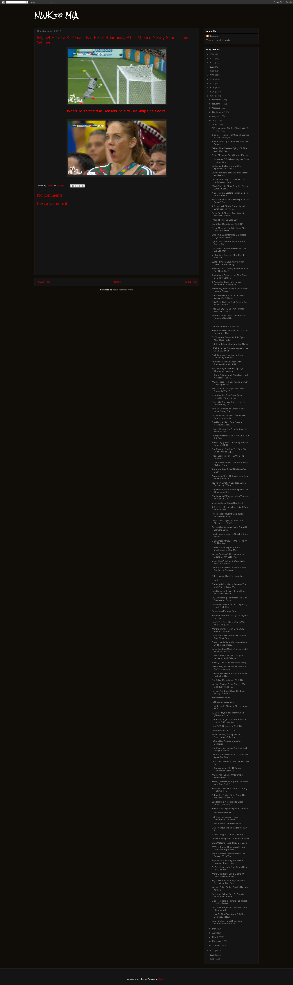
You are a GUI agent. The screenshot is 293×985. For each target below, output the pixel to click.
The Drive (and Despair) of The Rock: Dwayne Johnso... (230, 749)
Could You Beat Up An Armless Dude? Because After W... (230, 650)
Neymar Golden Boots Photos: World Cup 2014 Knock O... (229, 685)
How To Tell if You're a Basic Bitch (228, 726)
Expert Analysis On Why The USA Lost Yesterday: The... (230, 331)
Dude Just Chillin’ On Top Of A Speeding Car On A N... (226, 167)
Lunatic (215, 580)
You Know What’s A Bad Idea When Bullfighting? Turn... (229, 484)
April (214, 933)
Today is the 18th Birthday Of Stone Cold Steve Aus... (229, 636)
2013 (212, 950)
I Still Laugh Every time (223, 702)
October (216, 108)
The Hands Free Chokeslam (225, 326)
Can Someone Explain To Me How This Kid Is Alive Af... (228, 592)
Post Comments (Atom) (122, 290)
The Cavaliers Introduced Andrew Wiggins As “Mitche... (228, 296)
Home (117, 282)
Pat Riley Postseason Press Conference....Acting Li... (225, 818)
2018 (212, 79)
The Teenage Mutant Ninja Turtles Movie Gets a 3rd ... (228, 515)
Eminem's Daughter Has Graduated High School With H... (229, 236)
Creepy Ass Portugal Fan (224, 611)
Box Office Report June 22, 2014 (227, 680)
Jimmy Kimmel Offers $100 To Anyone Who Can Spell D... (230, 782)
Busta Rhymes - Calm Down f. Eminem (230, 155)
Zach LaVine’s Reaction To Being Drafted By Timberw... (228, 356)
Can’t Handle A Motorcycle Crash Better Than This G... (227, 803)
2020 (212, 71)
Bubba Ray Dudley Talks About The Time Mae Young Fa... (229, 796)
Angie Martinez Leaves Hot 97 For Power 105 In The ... (228, 854)
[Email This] (71, 185)
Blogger (161, 979)
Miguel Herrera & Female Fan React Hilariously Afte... (229, 902)
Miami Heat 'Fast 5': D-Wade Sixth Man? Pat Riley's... (228, 562)
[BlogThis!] (74, 185)
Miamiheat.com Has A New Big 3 (227, 503)
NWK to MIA (56, 15)
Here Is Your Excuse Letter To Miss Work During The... (229, 409)
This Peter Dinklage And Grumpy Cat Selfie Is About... (229, 303)
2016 (212, 87)
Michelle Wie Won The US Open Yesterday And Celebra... (227, 656)
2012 (212, 955)
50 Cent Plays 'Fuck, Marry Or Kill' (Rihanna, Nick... (228, 714)
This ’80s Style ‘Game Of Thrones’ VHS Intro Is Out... (228, 310)
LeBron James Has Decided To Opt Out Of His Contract (229, 568)
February (217, 941)
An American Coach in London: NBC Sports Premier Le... (229, 416)
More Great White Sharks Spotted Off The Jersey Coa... (230, 490)
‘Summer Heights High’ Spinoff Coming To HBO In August (230, 136)
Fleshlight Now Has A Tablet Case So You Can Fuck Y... (229, 430)
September (218, 112)
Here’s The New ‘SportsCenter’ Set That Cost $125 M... (228, 623)
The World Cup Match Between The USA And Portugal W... (229, 585)
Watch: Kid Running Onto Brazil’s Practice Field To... (227, 776)
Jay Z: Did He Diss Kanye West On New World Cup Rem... (228, 881)
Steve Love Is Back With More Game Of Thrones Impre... (229, 643)
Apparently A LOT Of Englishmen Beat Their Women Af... (230, 477)
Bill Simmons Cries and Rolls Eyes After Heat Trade (228, 338)
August (216, 116)
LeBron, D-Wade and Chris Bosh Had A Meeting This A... (230, 376)
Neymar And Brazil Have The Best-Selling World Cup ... (228, 692)
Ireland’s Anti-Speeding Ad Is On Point (230, 808)
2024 (212, 54)
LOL (214, 322)
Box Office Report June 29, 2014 (227, 224)
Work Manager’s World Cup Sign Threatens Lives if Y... (227, 369)
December (217, 99)
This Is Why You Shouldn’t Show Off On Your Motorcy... (229, 667)
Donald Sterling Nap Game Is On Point (230, 838)
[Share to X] (77, 185)
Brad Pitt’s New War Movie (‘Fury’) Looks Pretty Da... (228, 403)
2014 (212, 96)
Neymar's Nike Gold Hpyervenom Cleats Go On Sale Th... (228, 555)
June (215, 124)
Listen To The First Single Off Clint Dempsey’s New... (228, 915)
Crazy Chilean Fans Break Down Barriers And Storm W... (227, 922)
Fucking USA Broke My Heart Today (229, 662)
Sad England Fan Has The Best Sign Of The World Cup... (229, 450)
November (217, 104)
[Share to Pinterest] (83, 185)
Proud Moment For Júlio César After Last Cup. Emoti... (229, 229)
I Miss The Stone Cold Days (225, 220)
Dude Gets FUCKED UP (223, 730)
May (214, 928)
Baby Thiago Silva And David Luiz (228, 576)
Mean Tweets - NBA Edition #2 (226, 823)
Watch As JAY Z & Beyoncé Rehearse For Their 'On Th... (230, 269)
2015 (212, 91)
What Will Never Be (221, 697)
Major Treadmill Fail (221, 812)
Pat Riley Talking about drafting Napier (230, 344)
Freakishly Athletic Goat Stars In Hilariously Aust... (227, 423)
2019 (212, 75)
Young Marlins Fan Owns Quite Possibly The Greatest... (227, 396)
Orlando (213, 36)
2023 (212, 58)
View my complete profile (218, 40)
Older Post (191, 282)
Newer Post (43, 282)
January (216, 945)
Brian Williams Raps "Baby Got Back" (229, 843)
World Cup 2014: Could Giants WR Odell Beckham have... (228, 875)
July (214, 120)
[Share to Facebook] (80, 185)
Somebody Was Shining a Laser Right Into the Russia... (230, 289)
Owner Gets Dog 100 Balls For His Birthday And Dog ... (228, 180)
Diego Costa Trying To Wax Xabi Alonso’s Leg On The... (227, 521)
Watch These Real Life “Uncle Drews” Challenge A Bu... (230, 383)
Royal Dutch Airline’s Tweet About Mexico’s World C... (228, 214)
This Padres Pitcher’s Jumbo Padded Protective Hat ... (230, 674)
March (215, 937)
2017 (212, 83)
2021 (212, 67)
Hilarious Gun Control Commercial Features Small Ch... (228, 316)
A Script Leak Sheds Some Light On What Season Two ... (229, 207)
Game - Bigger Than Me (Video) (227, 834)
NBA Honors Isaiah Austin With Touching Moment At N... (226, 363)
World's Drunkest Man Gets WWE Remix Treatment (228, 630)
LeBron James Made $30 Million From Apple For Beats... (230, 755)
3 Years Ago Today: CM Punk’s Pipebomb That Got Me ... (226, 283)
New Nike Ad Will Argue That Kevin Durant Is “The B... (228, 389)
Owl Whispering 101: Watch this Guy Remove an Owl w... (229, 598)
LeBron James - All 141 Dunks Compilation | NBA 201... (226, 769)
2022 (212, 62)
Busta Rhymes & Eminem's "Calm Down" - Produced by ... (228, 263)
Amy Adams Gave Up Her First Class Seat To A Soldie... (229, 276)
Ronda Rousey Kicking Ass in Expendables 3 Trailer (226, 735)
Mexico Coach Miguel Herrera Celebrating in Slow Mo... (226, 548)
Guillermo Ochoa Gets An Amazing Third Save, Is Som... (228, 895)
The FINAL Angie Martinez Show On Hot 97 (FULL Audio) (229, 720)
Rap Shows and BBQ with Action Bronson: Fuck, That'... (227, 861)
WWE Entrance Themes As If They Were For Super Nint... (228, 848)
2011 (212, 959)
